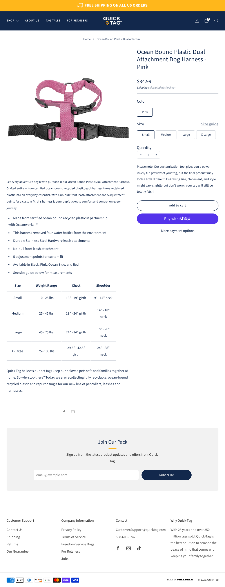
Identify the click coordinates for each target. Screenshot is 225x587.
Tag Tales (53, 21)
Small (146, 134)
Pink (145, 112)
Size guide (209, 124)
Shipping (142, 87)
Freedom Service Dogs (77, 544)
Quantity (144, 147)
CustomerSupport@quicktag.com (141, 529)
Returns (12, 544)
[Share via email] (73, 411)
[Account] (197, 20)
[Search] (216, 20)
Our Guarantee (18, 551)
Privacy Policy (71, 529)
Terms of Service (73, 537)
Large (186, 134)
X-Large (206, 134)
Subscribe (166, 475)
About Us (32, 21)
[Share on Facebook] (64, 411)
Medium (166, 134)
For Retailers (77, 21)
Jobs (65, 558)
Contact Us (14, 529)
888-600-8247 (126, 537)
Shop (10, 21)
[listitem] (112, 5)
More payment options (177, 230)
